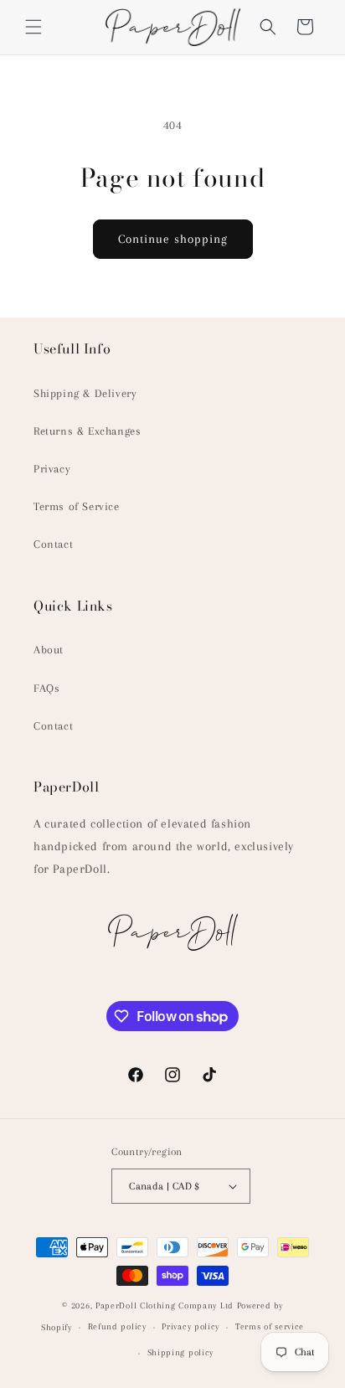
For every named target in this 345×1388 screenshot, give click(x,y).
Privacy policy (190, 1326)
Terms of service (269, 1326)
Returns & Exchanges (87, 431)
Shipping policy (180, 1352)
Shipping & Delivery (84, 393)
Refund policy (117, 1326)
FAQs (46, 688)
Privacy (51, 468)
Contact (53, 544)
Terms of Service (76, 506)
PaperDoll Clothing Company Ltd (164, 1305)
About (48, 649)
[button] (33, 26)
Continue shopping (173, 238)
